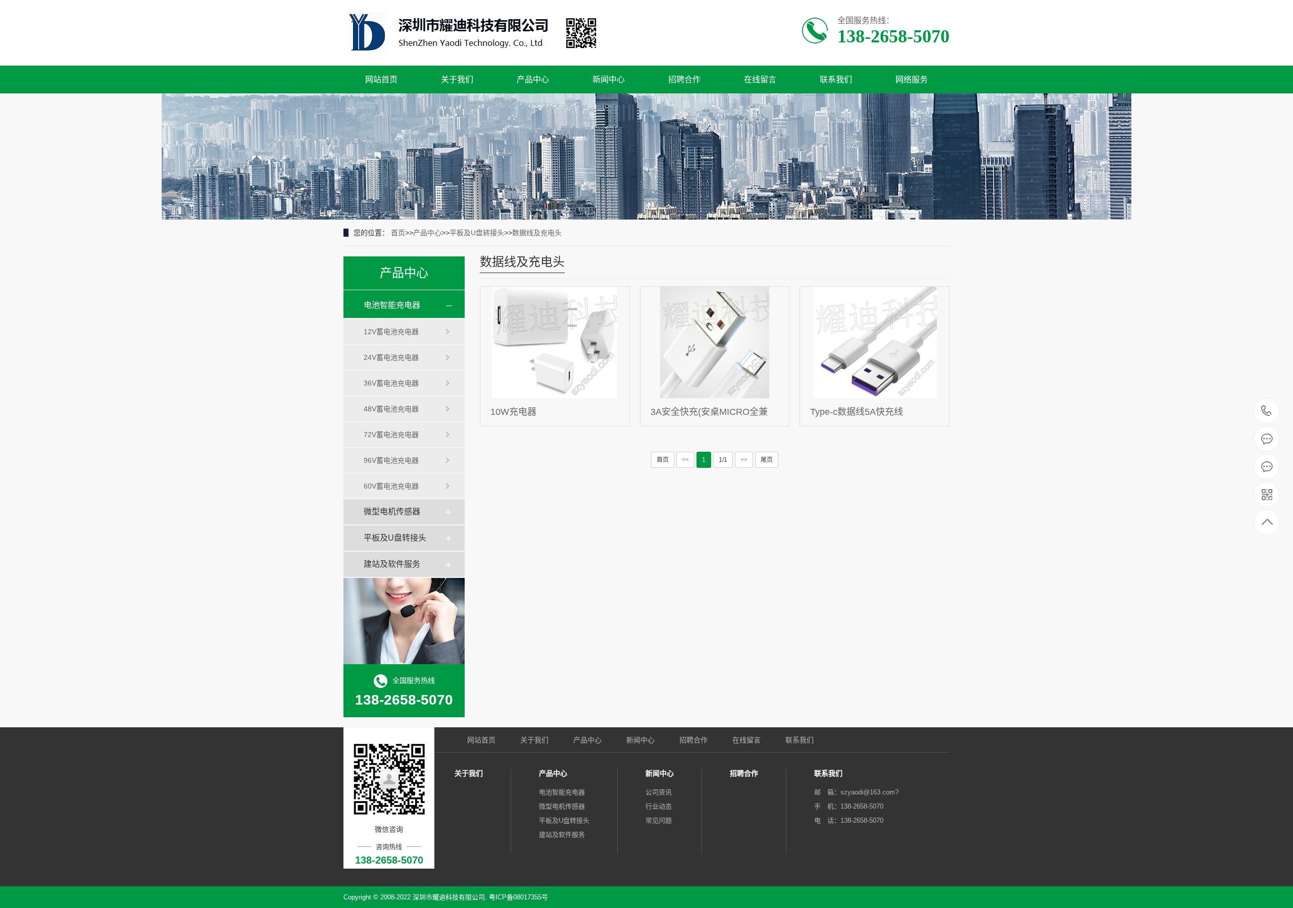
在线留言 (760, 79)
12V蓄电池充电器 (391, 332)
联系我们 (836, 79)
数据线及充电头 (537, 233)
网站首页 (381, 79)
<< (685, 459)
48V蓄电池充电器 (391, 409)
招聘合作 (684, 79)
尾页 (767, 459)
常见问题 (658, 820)
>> (744, 459)
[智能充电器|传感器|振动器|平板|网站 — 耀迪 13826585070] (473, 33)
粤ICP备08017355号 (518, 897)
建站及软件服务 (392, 564)
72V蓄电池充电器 (391, 435)
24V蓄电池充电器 (391, 357)
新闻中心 (608, 79)
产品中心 (533, 79)
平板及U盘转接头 (477, 233)
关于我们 (457, 79)
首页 (398, 233)
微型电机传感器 (392, 511)
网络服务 (912, 79)
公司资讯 (658, 792)
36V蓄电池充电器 (391, 383)
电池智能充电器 (392, 305)
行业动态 (658, 806)
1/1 (723, 459)
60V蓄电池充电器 (391, 486)
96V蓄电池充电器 (391, 460)
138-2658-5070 (1266, 411)
